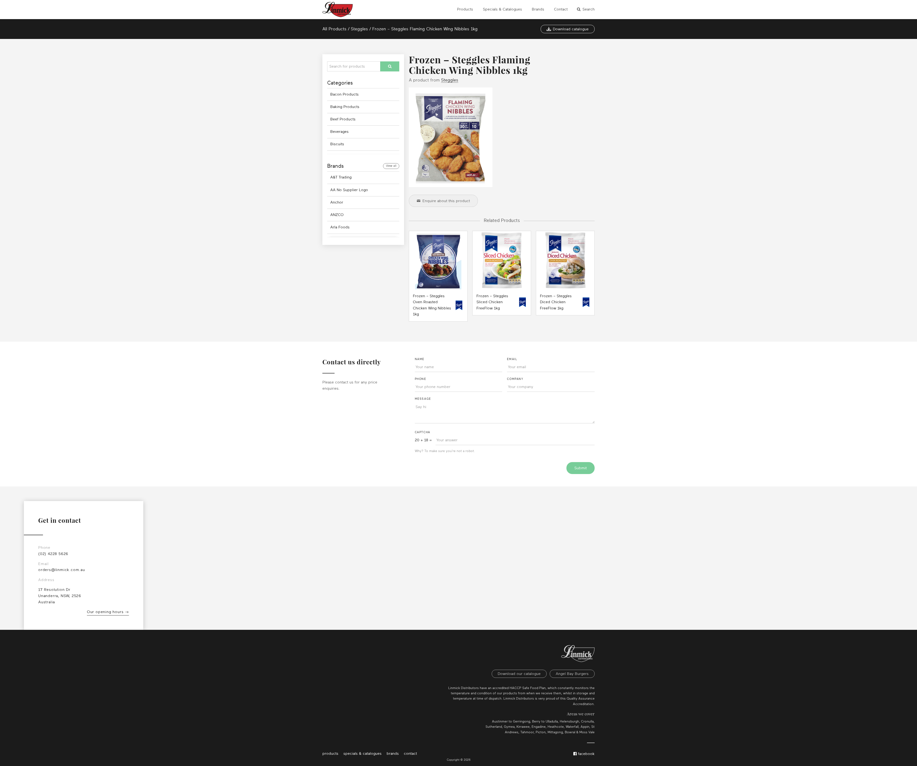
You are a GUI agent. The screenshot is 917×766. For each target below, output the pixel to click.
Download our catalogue (519, 674)
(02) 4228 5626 (53, 554)
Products (465, 9)
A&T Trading (341, 177)
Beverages (339, 131)
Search (588, 9)
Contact (561, 9)
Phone (420, 379)
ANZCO (337, 215)
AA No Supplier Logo (349, 190)
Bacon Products (344, 94)
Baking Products (344, 107)
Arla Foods (340, 227)
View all (391, 165)
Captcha (422, 432)
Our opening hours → (108, 612)
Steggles (359, 29)
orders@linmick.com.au (61, 570)
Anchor (336, 202)
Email (512, 359)
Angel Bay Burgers (572, 674)
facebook (586, 754)
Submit (580, 468)
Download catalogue (571, 29)
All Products (334, 29)
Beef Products (343, 119)
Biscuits (337, 144)
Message (423, 398)
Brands (538, 9)
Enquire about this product (446, 201)
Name (419, 359)
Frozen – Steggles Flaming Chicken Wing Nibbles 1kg (425, 29)
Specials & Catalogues (502, 9)
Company (515, 379)
